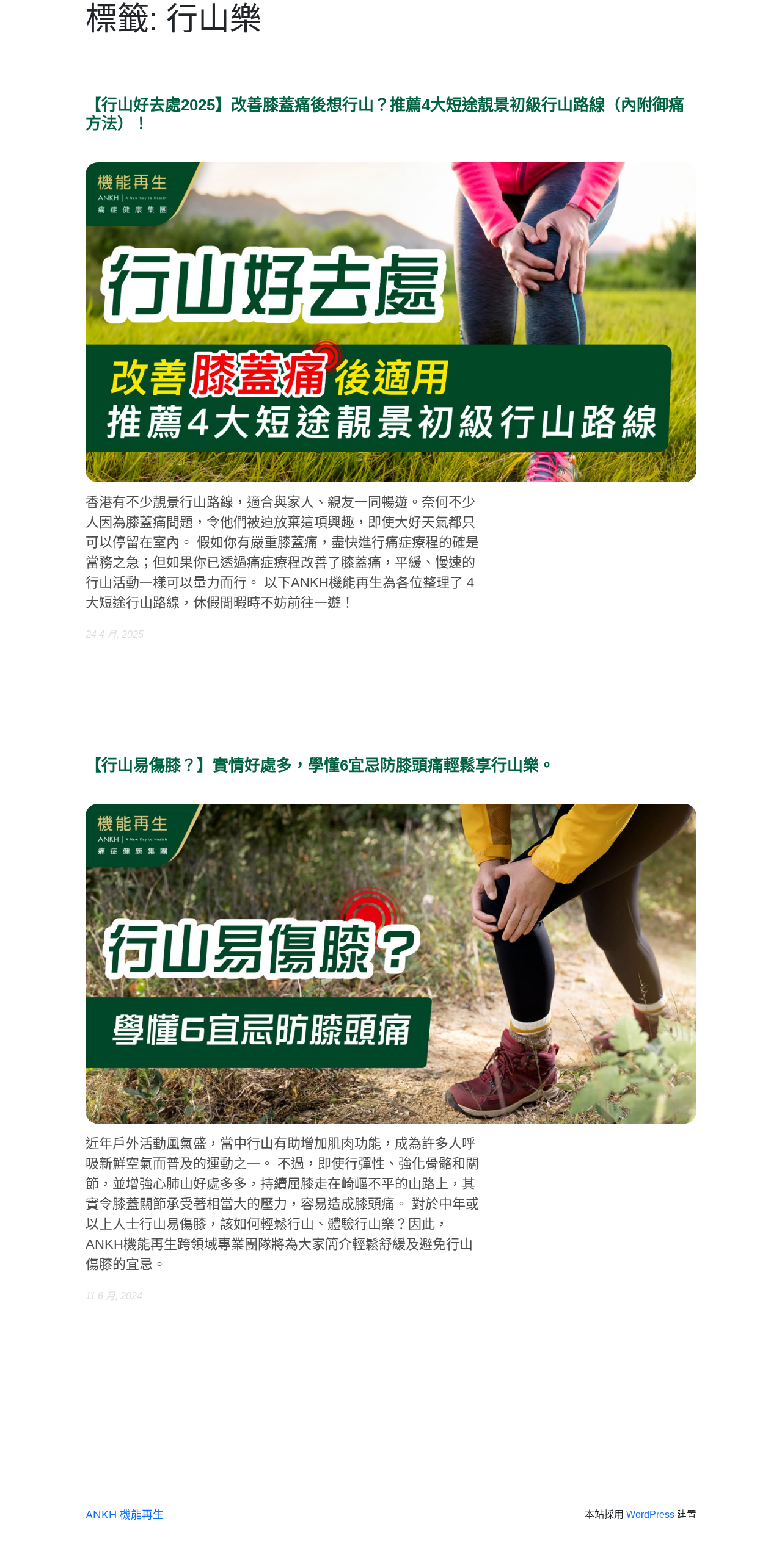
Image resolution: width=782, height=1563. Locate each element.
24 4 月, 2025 (115, 634)
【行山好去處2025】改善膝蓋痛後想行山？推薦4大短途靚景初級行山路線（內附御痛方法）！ (385, 114)
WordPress (650, 1514)
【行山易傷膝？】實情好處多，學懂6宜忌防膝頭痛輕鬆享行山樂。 (320, 765)
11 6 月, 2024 (114, 1296)
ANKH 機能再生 (125, 1514)
